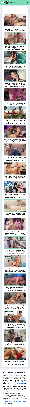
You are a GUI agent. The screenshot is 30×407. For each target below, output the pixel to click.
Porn (9, 379)
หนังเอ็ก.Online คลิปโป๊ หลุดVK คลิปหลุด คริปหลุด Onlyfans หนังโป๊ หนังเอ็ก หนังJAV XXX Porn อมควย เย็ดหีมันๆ (15, 400)
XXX (23, 388)
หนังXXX (15, 372)
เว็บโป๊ (7, 391)
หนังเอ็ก (11, 387)
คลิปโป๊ (21, 382)
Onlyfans (21, 383)
